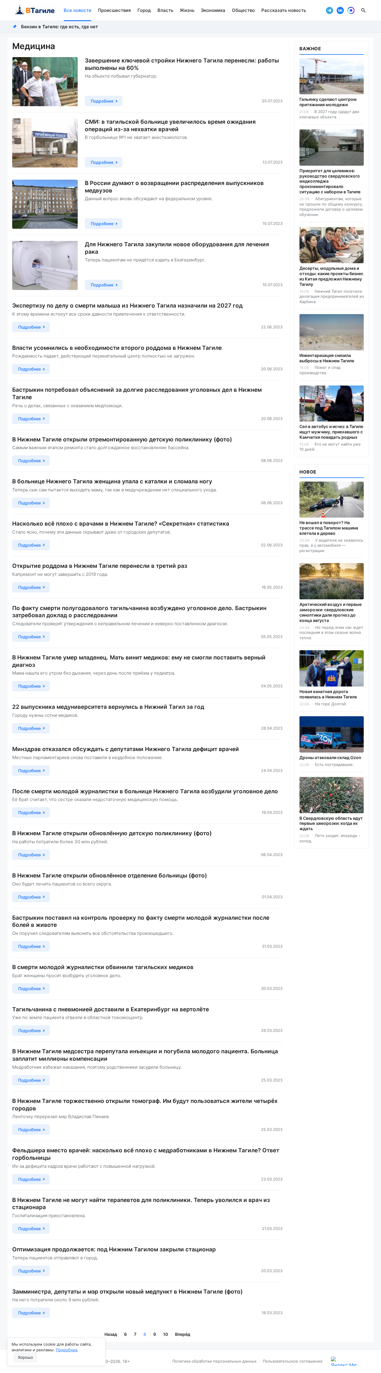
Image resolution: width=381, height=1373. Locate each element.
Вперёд (182, 1334)
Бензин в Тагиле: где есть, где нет (59, 26)
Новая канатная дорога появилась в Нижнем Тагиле (328, 694)
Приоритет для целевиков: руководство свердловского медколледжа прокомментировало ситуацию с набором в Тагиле (329, 181)
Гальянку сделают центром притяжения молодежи (328, 102)
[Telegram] (329, 10)
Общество (243, 10)
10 (165, 1334)
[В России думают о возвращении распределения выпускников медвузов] (45, 204)
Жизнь (187, 10)
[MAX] (351, 10)
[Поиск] (363, 10)
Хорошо (25, 1357)
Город (144, 10)
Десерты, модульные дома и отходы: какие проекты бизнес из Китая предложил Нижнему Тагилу (331, 276)
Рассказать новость (283, 10)
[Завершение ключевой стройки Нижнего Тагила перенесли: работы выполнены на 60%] (45, 81)
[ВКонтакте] (340, 10)
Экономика (213, 10)
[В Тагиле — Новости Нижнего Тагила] (34, 10)
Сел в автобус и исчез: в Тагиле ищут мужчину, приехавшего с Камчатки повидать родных (331, 432)
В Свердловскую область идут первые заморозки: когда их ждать (331, 823)
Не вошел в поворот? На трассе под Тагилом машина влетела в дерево (328, 528)
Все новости (77, 10)
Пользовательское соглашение (293, 1361)
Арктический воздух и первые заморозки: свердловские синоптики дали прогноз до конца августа (330, 612)
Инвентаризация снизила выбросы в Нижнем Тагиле (326, 358)
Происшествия (114, 10)
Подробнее (67, 1349)
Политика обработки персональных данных (214, 1361)
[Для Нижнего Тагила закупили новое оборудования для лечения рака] (45, 265)
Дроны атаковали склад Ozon (330, 757)
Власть (165, 10)
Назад (110, 1334)
